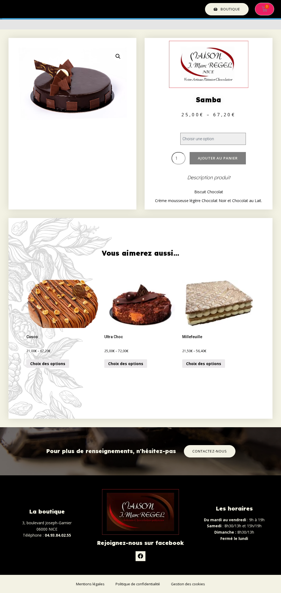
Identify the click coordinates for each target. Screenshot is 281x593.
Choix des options (47, 363)
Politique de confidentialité (138, 583)
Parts (157, 133)
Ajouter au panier (218, 158)
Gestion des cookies (188, 583)
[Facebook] (140, 556)
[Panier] (264, 9)
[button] (227, 9)
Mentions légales (90, 583)
